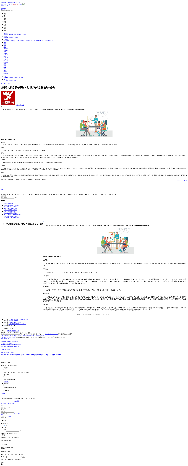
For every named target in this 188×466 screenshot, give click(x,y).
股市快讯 (18, 34)
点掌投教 (16, 321)
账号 (2, 405)
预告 (12, 34)
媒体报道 (16, 319)
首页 (5, 40)
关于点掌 (11, 319)
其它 (5, 74)
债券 (5, 64)
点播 (15, 34)
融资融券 (6, 73)
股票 (10, 80)
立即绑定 (3, 393)
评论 (2, 190)
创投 (5, 70)
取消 (18, 401)
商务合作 (16, 322)
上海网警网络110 (5, 338)
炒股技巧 (20, 105)
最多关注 (11, 77)
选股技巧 (6, 53)
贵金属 (5, 71)
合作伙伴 (21, 319)
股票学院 (16, 331)
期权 (5, 68)
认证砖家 (16, 37)
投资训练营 (21, 40)
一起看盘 (6, 80)
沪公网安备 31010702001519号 (8, 337)
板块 (12, 80)
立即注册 (8, 416)
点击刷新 (6, 382)
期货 (5, 65)
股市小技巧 (38, 40)
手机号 (2, 410)
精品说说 (11, 37)
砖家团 (5, 36)
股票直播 (6, 34)
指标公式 (6, 60)
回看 (10, 34)
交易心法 (6, 51)
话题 (5, 42)
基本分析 (6, 56)
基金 (15, 80)
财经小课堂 (45, 40)
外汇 (5, 67)
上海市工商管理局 (5, 349)
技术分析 (6, 54)
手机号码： (3, 457)
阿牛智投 (6, 79)
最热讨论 (16, 77)
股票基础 (6, 48)
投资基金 (6, 62)
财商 (5, 47)
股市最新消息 (10, 331)
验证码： (3, 462)
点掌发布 (23, 324)
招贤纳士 (18, 324)
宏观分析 (6, 59)
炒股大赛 (21, 77)
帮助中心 (11, 322)
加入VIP (3, 4)
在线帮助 (23, 34)
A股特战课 (9, 40)
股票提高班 (15, 40)
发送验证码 (17, 413)
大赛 (5, 76)
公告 (20, 322)
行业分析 (6, 57)
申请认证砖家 (12, 324)
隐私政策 (26, 319)
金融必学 (26, 40)
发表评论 (3, 196)
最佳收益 (6, 77)
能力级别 (6, 50)
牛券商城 (50, 40)
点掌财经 (6, 33)
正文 (8, 83)
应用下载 (11, 321)
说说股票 (6, 37)
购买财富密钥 (8, 4)
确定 (15, 401)
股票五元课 (32, 40)
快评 (5, 45)
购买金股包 (15, 4)
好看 (5, 44)
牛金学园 (6, 39)
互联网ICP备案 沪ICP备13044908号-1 (10, 334)
